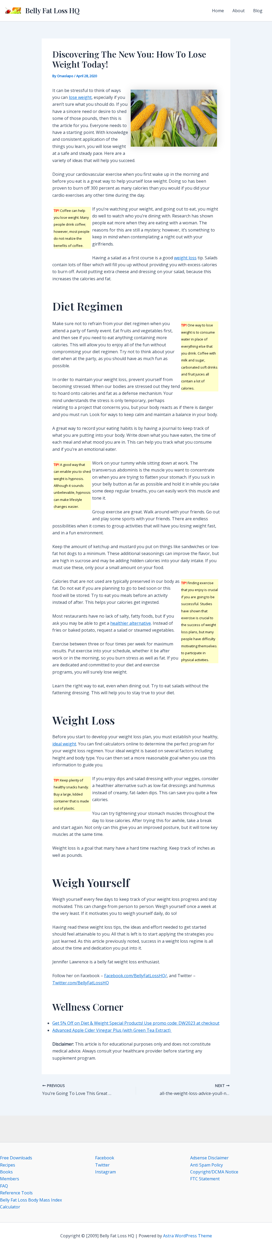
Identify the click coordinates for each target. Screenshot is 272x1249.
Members (9, 1179)
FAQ (4, 1186)
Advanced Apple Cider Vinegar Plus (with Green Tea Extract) (112, 1030)
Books (6, 1172)
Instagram (105, 1172)
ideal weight (64, 744)
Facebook (104, 1158)
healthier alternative (130, 623)
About (238, 11)
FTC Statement (205, 1179)
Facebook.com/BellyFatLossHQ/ (135, 976)
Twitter (102, 1165)
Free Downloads (16, 1158)
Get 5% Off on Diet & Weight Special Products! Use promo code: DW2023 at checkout (135, 1023)
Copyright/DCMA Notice (214, 1172)
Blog (257, 11)
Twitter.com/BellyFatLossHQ (80, 983)
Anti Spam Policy (206, 1165)
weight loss (185, 258)
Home (218, 11)
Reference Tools (16, 1193)
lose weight (80, 97)
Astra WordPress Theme (187, 1236)
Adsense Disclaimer (209, 1158)
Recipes (7, 1165)
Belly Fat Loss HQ (52, 10)
